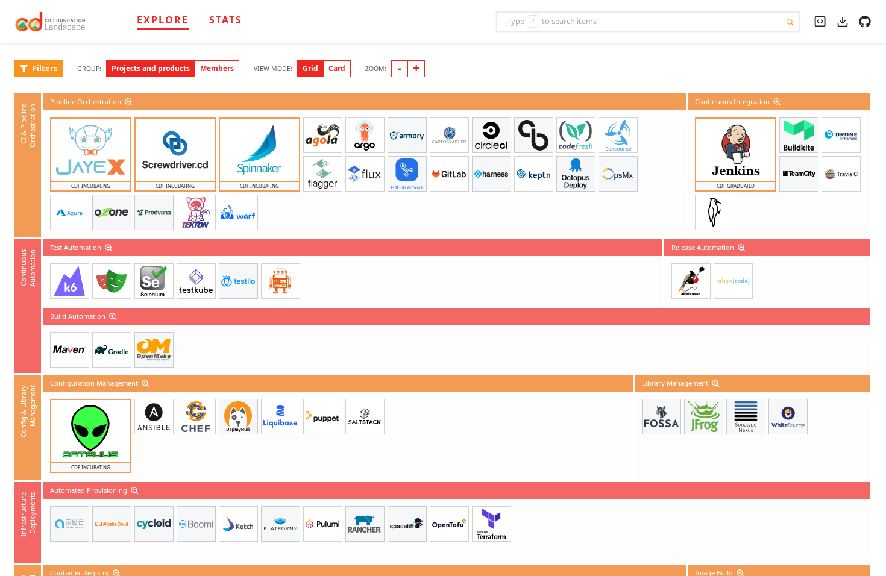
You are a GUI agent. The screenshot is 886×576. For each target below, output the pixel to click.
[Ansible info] (154, 416)
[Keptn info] (534, 174)
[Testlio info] (238, 281)
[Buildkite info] (799, 135)
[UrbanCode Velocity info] (733, 281)
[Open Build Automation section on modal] (113, 316)
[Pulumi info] (323, 524)
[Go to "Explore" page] (56, 22)
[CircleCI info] (492, 135)
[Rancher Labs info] (365, 524)
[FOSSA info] (661, 416)
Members (217, 68)
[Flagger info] (323, 174)
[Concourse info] (618, 135)
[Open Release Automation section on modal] (742, 247)
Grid (310, 68)
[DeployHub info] (238, 416)
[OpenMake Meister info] (154, 350)
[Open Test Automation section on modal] (109, 247)
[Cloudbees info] (534, 135)
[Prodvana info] (154, 212)
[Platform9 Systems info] (281, 524)
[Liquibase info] (281, 416)
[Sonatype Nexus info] (746, 416)
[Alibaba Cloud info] (112, 524)
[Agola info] (323, 135)
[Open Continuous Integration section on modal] (778, 101)
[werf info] (238, 212)
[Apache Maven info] (70, 350)
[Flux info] (365, 174)
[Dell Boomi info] (196, 524)
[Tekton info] (196, 212)
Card (336, 68)
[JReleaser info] (691, 281)
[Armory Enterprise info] (407, 135)
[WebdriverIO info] (281, 281)
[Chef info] (196, 416)
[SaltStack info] (365, 416)
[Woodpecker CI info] (715, 212)
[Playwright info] (112, 281)
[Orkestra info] (70, 212)
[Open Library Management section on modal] (716, 383)
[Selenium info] (154, 281)
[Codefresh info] (576, 135)
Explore (163, 20)
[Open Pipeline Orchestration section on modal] (129, 101)
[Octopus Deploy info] (576, 174)
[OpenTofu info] (449, 524)
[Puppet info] (323, 416)
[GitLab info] (449, 174)
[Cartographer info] (449, 135)
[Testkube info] (196, 281)
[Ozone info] (112, 212)
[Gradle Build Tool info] (112, 350)
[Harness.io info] (492, 174)
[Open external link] (865, 20)
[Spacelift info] (407, 524)
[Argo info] (365, 135)
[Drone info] (841, 135)
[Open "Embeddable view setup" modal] (820, 20)
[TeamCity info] (799, 174)
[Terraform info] (492, 524)
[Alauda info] (70, 524)
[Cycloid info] (154, 524)
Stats (225, 20)
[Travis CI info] (841, 174)
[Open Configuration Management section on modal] (146, 383)
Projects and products (151, 68)
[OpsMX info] (618, 174)
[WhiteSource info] (788, 416)
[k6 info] (70, 281)
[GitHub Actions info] (407, 174)
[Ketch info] (238, 524)
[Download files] (843, 21)
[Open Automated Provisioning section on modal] (135, 490)
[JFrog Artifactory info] (704, 416)
